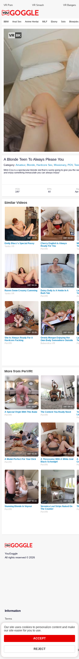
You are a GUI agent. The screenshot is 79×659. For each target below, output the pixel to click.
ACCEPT (39, 638)
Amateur (20, 164)
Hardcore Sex (44, 164)
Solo (63, 21)
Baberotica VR (48, 343)
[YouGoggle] (18, 545)
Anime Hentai (32, 21)
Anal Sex (16, 21)
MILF (44, 21)
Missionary (60, 164)
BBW (6, 21)
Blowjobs (73, 21)
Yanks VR (9, 246)
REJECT (40, 648)
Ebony (54, 21)
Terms (8, 618)
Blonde (31, 164)
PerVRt (44, 249)
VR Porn (8, 5)
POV (70, 164)
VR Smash (38, 5)
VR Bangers (69, 5)
